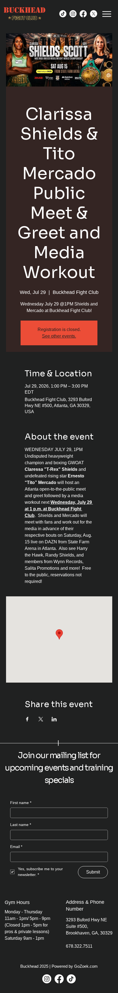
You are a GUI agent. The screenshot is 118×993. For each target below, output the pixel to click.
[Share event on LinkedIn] (54, 719)
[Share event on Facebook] (27, 719)
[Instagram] (73, 13)
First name (20, 802)
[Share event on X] (40, 719)
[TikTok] (62, 13)
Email (16, 846)
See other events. (59, 336)
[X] (93, 13)
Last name (20, 824)
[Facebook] (83, 13)
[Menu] (106, 14)
